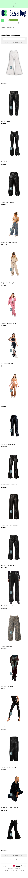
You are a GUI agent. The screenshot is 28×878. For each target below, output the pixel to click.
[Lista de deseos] (11, 67)
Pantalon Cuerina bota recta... (9, 525)
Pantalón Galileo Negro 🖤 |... (9, 444)
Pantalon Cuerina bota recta (9, 606)
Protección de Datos (14, 868)
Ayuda (22, 870)
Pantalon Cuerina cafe (7, 686)
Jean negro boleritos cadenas (9, 807)
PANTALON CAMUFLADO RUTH (9, 242)
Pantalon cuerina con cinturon (9, 484)
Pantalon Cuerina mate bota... (9, 565)
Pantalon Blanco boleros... (8, 81)
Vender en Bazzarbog (7, 1)
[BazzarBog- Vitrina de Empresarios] (14, 13)
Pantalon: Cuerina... (6, 121)
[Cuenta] (14, 6)
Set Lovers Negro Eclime (7, 363)
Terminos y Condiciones (11, 870)
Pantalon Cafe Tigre (6, 646)
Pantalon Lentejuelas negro (8, 767)
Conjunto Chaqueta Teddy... (9, 323)
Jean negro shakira (6, 848)
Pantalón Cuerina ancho (7, 202)
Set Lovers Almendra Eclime (8, 404)
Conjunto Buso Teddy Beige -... (9, 283)
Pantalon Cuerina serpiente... (9, 162)
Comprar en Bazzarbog (9, 3)
